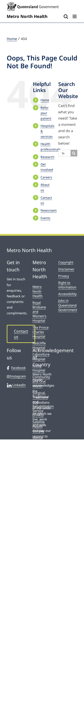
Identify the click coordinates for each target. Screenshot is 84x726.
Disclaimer (66, 269)
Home (45, 100)
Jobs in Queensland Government (67, 305)
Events (45, 218)
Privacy (63, 276)
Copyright (65, 262)
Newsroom (49, 210)
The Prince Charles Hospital (40, 331)
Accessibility (67, 294)
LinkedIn (19, 385)
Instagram (18, 376)
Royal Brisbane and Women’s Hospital (39, 311)
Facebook (18, 368)
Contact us (21, 333)
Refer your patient (46, 112)
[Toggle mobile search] (66, 16)
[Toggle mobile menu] (75, 16)
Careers (46, 177)
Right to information (67, 285)
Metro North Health (37, 291)
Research (47, 157)
